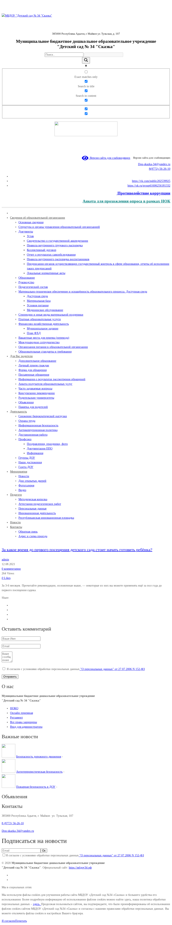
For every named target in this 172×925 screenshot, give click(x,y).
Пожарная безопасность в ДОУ (35, 786)
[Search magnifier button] (86, 60)
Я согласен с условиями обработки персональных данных (76, 669)
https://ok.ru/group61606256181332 (149, 185)
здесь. (37, 904)
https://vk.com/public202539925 (151, 181)
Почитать (21, 920)
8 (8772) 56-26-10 (13, 823)
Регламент (16, 717)
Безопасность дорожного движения (38, 756)
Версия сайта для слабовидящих (109, 157)
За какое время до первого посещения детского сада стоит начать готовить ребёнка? (77, 549)
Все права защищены (23, 722)
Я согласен (8, 920)
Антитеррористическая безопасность (39, 771)
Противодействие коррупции (143, 193)
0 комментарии (11, 568)
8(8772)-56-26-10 (159, 168)
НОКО (14, 708)
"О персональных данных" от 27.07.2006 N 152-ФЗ (112, 669)
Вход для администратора (26, 726)
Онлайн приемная (21, 713)
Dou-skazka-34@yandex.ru (154, 164)
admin (5, 559)
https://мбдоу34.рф (80, 867)
